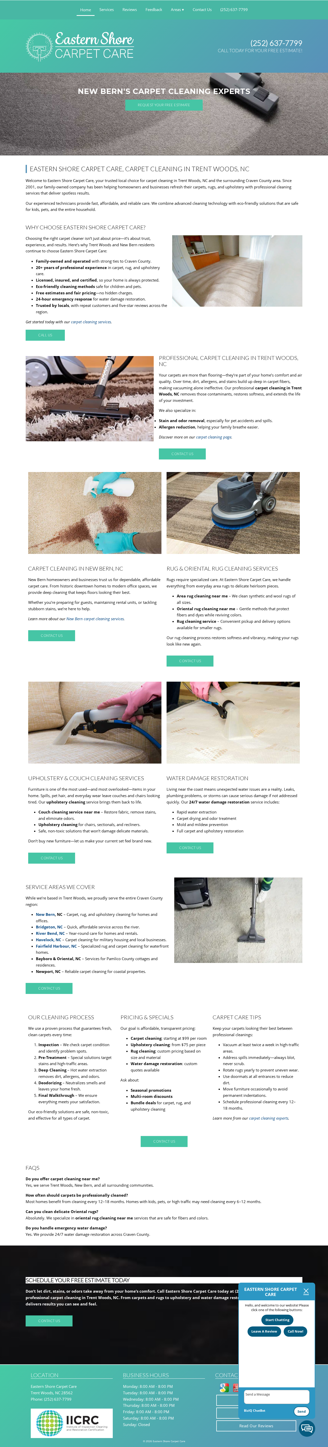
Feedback (154, 9)
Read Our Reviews (256, 1425)
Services (106, 9)
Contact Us (202, 9)
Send (302, 1411)
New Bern (45, 914)
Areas (176, 9)
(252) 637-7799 (276, 42)
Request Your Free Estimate (164, 105)
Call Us (45, 335)
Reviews (129, 9)
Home (85, 9)
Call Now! (295, 1331)
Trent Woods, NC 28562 (52, 1392)
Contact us (182, 454)
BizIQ (248, 1410)
